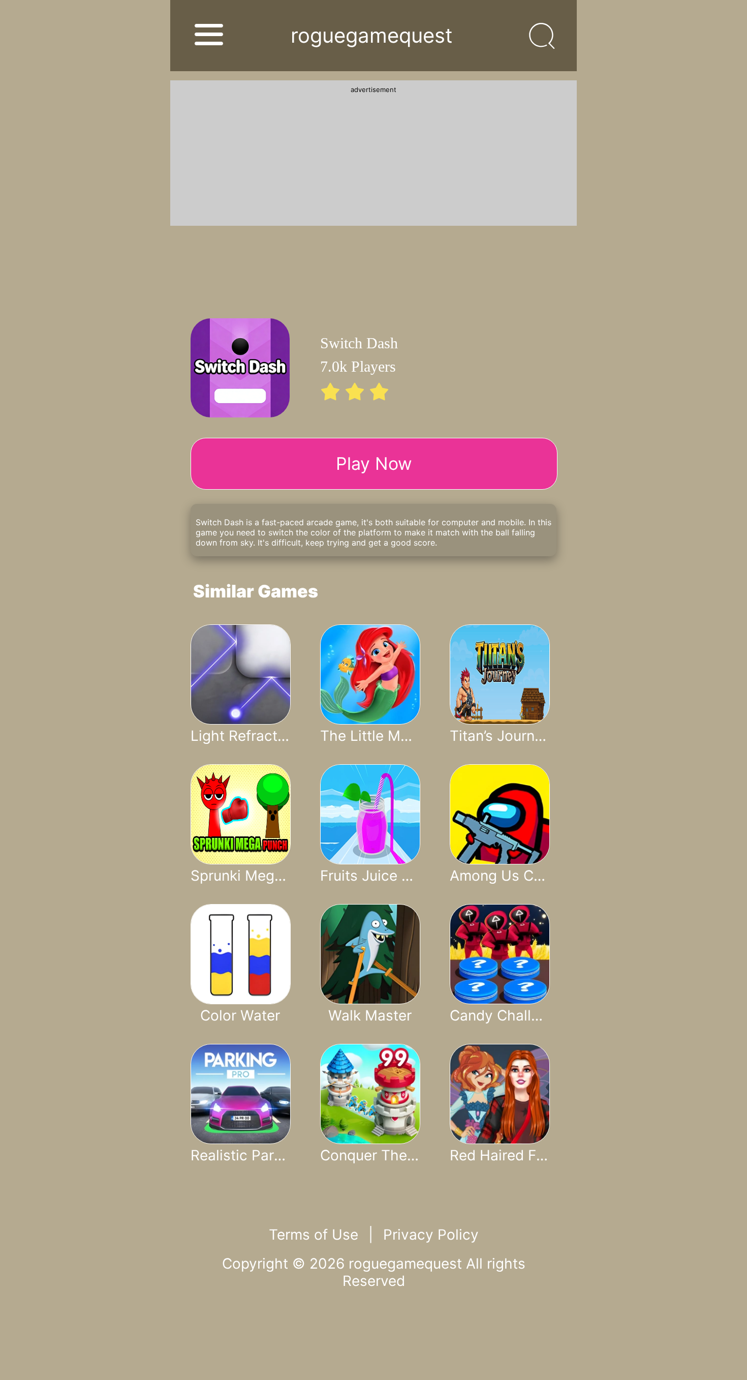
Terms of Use (313, 1234)
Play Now (374, 463)
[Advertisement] (373, 157)
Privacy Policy (431, 1234)
